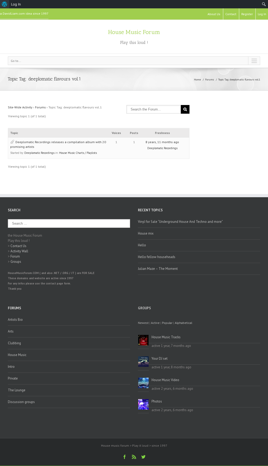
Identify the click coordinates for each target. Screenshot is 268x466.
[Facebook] (124, 457)
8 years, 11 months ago (162, 142)
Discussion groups (21, 402)
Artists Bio (15, 319)
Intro (11, 366)
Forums (209, 79)
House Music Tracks (166, 337)
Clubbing (14, 343)
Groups (15, 261)
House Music (17, 355)
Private (13, 378)
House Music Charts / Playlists (78, 153)
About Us (214, 14)
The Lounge (16, 390)
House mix (146, 233)
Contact (230, 14)
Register (247, 14)
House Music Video (165, 380)
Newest (143, 323)
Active (155, 323)
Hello (142, 245)
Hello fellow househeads (156, 257)
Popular (167, 323)
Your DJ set (160, 358)
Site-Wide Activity (20, 107)
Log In (262, 14)
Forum (15, 256)
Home (197, 79)
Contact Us (18, 246)
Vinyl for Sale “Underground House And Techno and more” (180, 221)
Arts (11, 331)
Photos (157, 401)
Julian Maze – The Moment (158, 268)
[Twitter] (143, 457)
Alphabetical (183, 323)
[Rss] (134, 457)
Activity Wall (19, 251)
